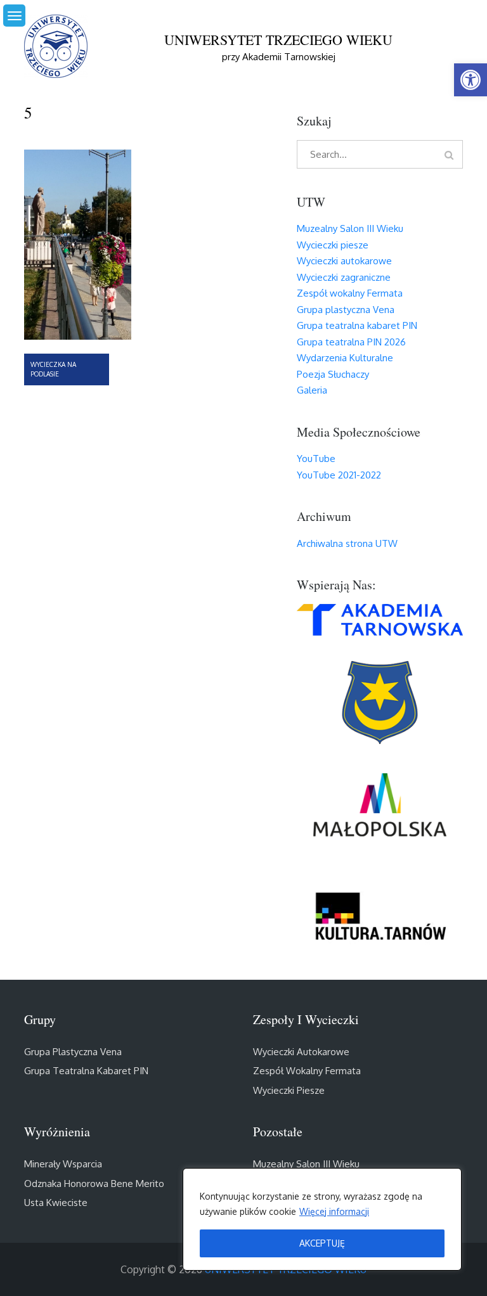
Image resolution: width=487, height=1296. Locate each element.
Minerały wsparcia (63, 1164)
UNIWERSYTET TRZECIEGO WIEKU (278, 39)
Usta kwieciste (56, 1203)
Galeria (312, 390)
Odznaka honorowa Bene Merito (94, 1183)
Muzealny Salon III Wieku (350, 228)
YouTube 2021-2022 (339, 475)
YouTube (316, 458)
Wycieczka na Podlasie (53, 369)
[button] (470, 79)
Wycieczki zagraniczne (344, 277)
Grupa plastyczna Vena (345, 310)
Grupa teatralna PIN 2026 (351, 342)
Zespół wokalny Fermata (350, 293)
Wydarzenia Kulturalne (345, 358)
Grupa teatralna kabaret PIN (357, 325)
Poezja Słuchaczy (333, 374)
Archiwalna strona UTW (347, 543)
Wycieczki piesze (332, 245)
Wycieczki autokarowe (344, 261)
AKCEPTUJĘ (322, 1243)
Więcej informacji (334, 1211)
